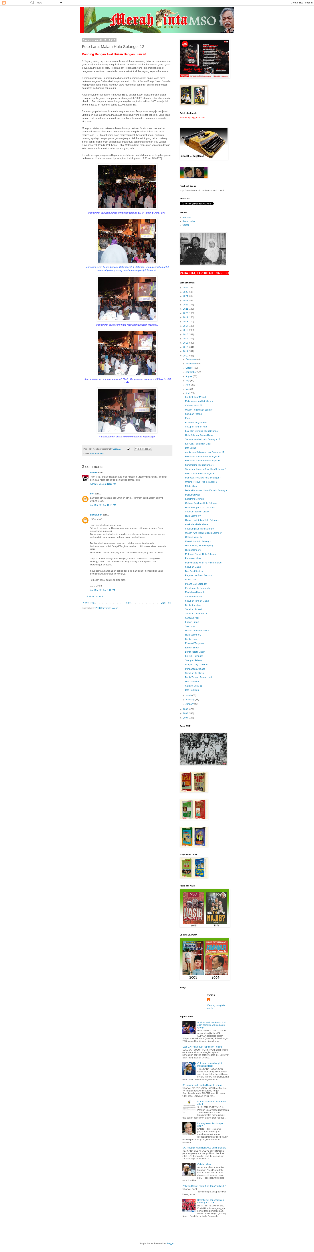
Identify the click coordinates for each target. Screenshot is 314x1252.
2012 (186, 347)
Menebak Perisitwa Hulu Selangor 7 (203, 477)
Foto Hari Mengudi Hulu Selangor (201, 431)
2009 (186, 709)
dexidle (94, 472)
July (188, 380)
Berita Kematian (193, 605)
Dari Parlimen (192, 681)
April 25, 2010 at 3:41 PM (102, 590)
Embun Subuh (192, 622)
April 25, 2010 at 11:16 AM (103, 484)
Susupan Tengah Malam (197, 601)
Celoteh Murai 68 (193, 405)
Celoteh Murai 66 (193, 686)
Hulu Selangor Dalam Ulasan (199, 435)
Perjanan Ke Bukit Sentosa (198, 575)
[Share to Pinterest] (150, 449)
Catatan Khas (204, 1164)
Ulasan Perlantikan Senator (198, 410)
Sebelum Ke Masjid (194, 673)
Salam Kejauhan (193, 596)
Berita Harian (189, 221)
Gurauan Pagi (192, 618)
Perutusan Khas (193, 558)
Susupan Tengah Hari (196, 426)
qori (92, 493)
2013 (186, 343)
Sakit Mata (190, 626)
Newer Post (88, 603)
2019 (186, 317)
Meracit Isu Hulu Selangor (198, 541)
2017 (186, 326)
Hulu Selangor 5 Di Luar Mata (200, 507)
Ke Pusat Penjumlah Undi (198, 444)
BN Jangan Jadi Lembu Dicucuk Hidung (202, 1085)
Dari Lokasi (190, 448)
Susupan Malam (193, 567)
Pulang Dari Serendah (196, 584)
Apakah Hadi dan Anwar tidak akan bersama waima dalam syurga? (212, 1025)
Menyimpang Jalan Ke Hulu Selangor (203, 562)
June (188, 384)
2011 (186, 351)
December (191, 359)
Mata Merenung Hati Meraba (199, 401)
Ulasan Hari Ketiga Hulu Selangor (202, 520)
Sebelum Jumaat (193, 609)
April (188, 393)
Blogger (170, 1243)
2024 (186, 296)
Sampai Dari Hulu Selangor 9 (199, 465)
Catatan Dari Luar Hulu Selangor (201, 503)
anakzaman (96, 515)
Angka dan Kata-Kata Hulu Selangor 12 (204, 452)
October (190, 368)
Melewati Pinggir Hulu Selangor (201, 554)
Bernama (187, 217)
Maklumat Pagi (192, 495)
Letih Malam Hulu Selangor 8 (199, 473)
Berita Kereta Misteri (195, 652)
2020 (186, 313)
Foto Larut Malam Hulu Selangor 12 (202, 456)
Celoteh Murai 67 (193, 537)
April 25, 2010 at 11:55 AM (103, 505)
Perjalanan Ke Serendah (197, 588)
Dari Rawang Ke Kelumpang (199, 545)
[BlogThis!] (139, 449)
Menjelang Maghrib (194, 592)
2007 (186, 718)
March (189, 695)
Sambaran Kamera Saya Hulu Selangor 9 (205, 469)
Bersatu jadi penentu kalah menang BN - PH (210, 1201)
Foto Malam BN (97, 453)
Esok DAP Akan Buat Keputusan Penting (202, 1047)
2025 (186, 292)
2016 (186, 330)
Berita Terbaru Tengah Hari (198, 677)
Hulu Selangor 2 (193, 635)
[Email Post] (128, 449)
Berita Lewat (191, 639)
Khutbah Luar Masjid (195, 397)
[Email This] (136, 449)
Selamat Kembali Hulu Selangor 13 (202, 439)
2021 (186, 309)
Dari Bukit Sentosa (194, 571)
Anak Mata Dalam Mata (196, 524)
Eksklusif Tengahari (194, 643)
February (190, 699)
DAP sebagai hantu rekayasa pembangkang (204, 1148)
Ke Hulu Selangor (194, 656)
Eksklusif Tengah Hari (196, 422)
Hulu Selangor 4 (193, 516)
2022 (186, 304)
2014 (186, 338)
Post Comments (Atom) (106, 608)
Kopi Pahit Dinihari (194, 499)
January (190, 704)
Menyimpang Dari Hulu (196, 664)
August (189, 376)
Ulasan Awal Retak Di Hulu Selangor (203, 533)
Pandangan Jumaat (195, 669)
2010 (186, 355)
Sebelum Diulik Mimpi (196, 613)
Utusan (186, 225)
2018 (186, 321)
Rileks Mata (191, 486)
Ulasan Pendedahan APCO (198, 630)
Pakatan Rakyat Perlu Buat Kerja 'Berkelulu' (204, 1186)
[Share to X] (143, 449)
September (191, 372)
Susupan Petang (193, 414)
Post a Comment (94, 596)
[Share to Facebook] (146, 449)
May (188, 389)
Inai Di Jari (190, 579)
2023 (186, 300)
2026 (186, 287)
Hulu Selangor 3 (193, 550)
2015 (186, 334)
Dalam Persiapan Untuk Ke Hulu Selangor (206, 490)
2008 (186, 713)
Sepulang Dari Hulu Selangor (199, 528)
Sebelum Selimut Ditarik (197, 511)
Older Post (166, 603)
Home (128, 603)
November (191, 363)
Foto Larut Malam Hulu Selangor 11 (202, 460)
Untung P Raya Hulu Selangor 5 (201, 482)
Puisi (187, 418)
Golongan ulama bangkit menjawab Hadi (209, 1064)
